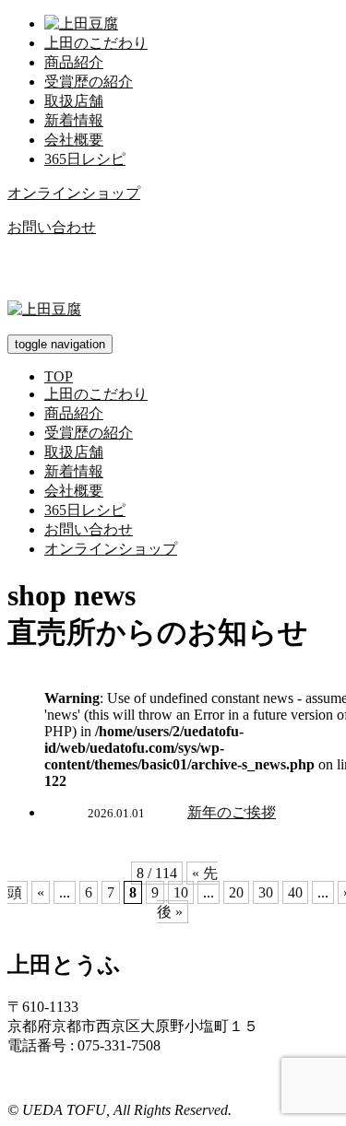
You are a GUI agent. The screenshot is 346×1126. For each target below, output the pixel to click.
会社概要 (73, 139)
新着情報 (73, 120)
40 (295, 892)
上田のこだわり (96, 43)
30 (265, 892)
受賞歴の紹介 (88, 81)
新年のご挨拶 (231, 812)
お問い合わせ (51, 227)
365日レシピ (84, 159)
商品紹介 (73, 62)
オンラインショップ (73, 193)
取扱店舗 (73, 101)
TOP (58, 376)
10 (180, 892)
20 (236, 892)
